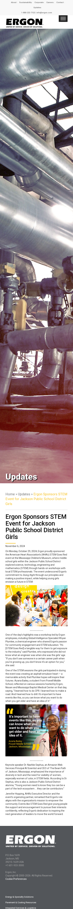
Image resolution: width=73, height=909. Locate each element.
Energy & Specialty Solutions (19, 897)
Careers (50, 2)
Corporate (39, 2)
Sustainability (25, 2)
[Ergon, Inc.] (30, 22)
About (13, 2)
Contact (60, 2)
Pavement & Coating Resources (20, 902)
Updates (37, 7)
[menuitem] (14, 2)
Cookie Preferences (16, 879)
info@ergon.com (44, 13)
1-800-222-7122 (28, 13)
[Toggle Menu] (63, 18)
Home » (11, 494)
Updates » (25, 494)
